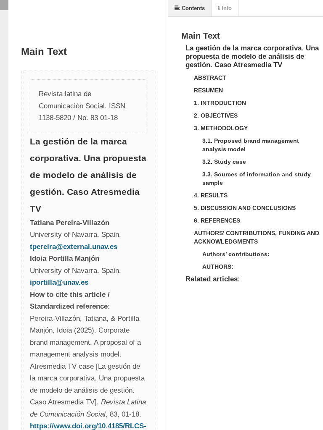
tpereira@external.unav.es (74, 247)
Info (226, 8)
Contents (192, 8)
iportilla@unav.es (59, 282)
